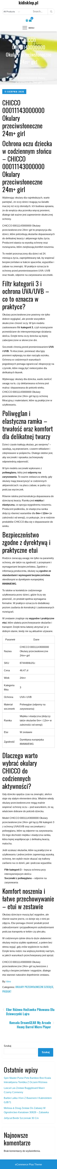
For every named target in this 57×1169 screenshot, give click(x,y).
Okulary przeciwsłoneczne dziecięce (34, 987)
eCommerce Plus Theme (28, 1164)
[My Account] (27, 20)
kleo (8, 981)
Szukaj (7, 1046)
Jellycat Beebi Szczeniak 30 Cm (21, 1118)
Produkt (6, 991)
